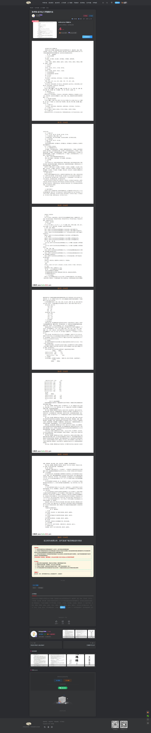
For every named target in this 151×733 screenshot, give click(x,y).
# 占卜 (34, 587)
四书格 (52, 723)
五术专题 (88, 2)
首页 (32, 7)
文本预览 (34, 594)
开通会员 (125, 2)
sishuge (37, 15)
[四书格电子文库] (30, 723)
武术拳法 (82, 2)
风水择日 (51, 2)
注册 (68, 680)
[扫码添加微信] (147, 715)
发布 (118, 2)
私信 (92, 16)
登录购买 (88, 37)
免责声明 (51, 721)
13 (48, 634)
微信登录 (63, 688)
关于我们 (62, 721)
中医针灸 (44, 2)
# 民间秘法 (40, 587)
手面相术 (76, 2)
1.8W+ (41, 634)
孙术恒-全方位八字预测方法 (42, 12)
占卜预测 (70, 2)
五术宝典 (37, 7)
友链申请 (45, 721)
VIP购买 (95, 2)
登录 (59, 680)
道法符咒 (57, 2)
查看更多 (62, 607)
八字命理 (63, 2)
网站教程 (56, 721)
